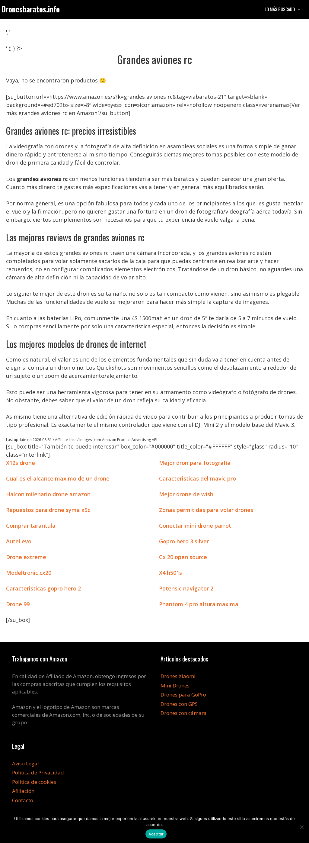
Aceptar (156, 834)
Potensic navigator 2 (186, 588)
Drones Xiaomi (178, 676)
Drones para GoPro (183, 694)
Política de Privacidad (38, 772)
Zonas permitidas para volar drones (206, 509)
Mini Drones (175, 685)
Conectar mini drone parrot (195, 525)
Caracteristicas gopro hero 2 (43, 588)
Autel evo (18, 541)
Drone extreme (26, 557)
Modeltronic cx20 (28, 572)
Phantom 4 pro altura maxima (198, 604)
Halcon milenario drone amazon (48, 494)
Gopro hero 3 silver (184, 541)
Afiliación (23, 790)
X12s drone (20, 462)
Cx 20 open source (183, 557)
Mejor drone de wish (186, 494)
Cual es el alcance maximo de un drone (58, 478)
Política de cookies (34, 781)
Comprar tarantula (31, 525)
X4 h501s (170, 572)
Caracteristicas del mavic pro (197, 478)
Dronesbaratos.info (31, 8)
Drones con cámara (184, 712)
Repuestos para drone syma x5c (48, 509)
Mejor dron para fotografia (195, 462)
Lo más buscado (280, 9)
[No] (301, 827)
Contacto (22, 800)
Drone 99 (18, 604)
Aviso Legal (25, 763)
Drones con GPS (179, 703)
